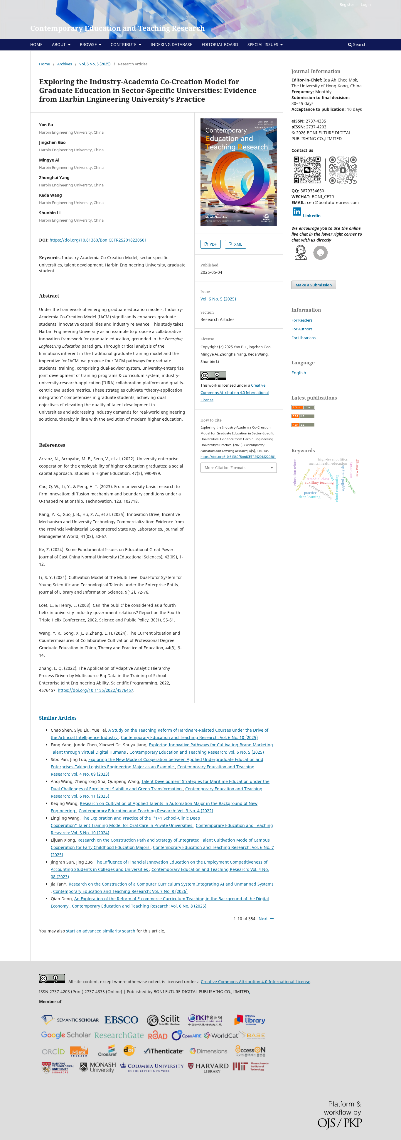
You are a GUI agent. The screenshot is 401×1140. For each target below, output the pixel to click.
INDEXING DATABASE (171, 44)
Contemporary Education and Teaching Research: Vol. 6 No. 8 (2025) (139, 906)
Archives (64, 64)
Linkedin (312, 215)
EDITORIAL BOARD (220, 44)
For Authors (302, 329)
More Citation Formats (225, 467)
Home (44, 64)
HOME (36, 44)
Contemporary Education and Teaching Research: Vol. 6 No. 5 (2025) (196, 752)
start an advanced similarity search (100, 931)
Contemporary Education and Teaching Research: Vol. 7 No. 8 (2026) (120, 891)
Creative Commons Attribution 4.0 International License (235, 392)
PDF (213, 244)
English (299, 373)
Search (359, 44)
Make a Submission (314, 285)
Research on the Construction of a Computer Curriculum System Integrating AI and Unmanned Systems (171, 884)
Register (347, 4)
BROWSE (89, 44)
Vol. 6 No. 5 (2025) (95, 64)
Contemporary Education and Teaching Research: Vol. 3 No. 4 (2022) (146, 810)
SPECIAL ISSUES (263, 44)
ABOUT (59, 44)
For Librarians (304, 337)
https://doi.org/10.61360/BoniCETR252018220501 (98, 240)
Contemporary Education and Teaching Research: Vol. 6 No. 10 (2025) (189, 737)
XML (237, 244)
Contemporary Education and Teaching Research (117, 28)
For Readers (302, 320)
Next (263, 918)
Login (366, 4)
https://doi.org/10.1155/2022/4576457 (95, 690)
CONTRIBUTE (124, 44)
